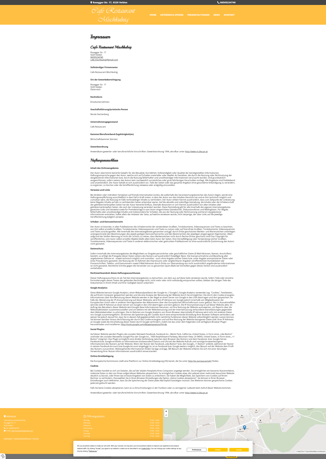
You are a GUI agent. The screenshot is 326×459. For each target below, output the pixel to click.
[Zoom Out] (166, 415)
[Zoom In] (166, 411)
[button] (244, 427)
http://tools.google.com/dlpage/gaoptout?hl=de (144, 324)
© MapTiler (300, 451)
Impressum (8, 438)
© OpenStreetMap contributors (314, 451)
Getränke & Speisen (171, 14)
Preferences (196, 450)
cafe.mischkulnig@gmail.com (104, 59)
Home (153, 14)
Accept (239, 450)
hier (157, 348)
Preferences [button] (93, 451)
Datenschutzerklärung (22, 438)
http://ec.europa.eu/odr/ (200, 361)
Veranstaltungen (198, 14)
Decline (218, 450)
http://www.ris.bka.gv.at (196, 151)
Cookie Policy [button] (145, 448)
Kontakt (229, 14)
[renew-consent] (3, 456)
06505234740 (96, 57)
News (216, 14)
